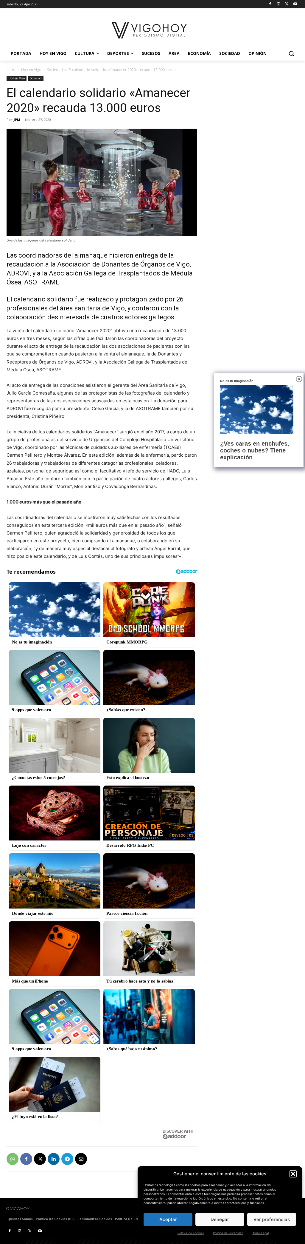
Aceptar (168, 1219)
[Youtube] (295, 4)
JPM (17, 119)
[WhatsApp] (12, 1159)
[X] (286, 4)
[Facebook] (270, 4)
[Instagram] (278, 4)
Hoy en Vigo (31, 69)
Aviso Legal (261, 1233)
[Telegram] (67, 1159)
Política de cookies (191, 1233)
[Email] (81, 1159)
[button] (293, 1174)
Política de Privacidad (228, 1233)
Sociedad (55, 69)
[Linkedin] (54, 1159)
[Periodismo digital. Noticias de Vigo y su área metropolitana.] (149, 30)
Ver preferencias (271, 1219)
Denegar (220, 1219)
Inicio (11, 69)
